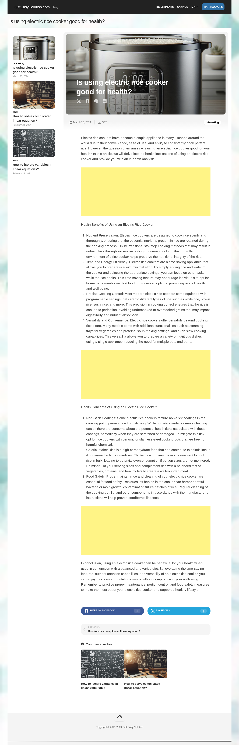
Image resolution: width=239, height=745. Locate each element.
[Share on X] (79, 101)
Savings (182, 6)
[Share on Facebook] (87, 101)
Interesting (212, 122)
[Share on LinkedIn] (104, 101)
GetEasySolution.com (32, 7)
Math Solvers (213, 6)
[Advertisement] (145, 191)
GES (104, 122)
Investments (165, 6)
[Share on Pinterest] (96, 101)
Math (194, 6)
